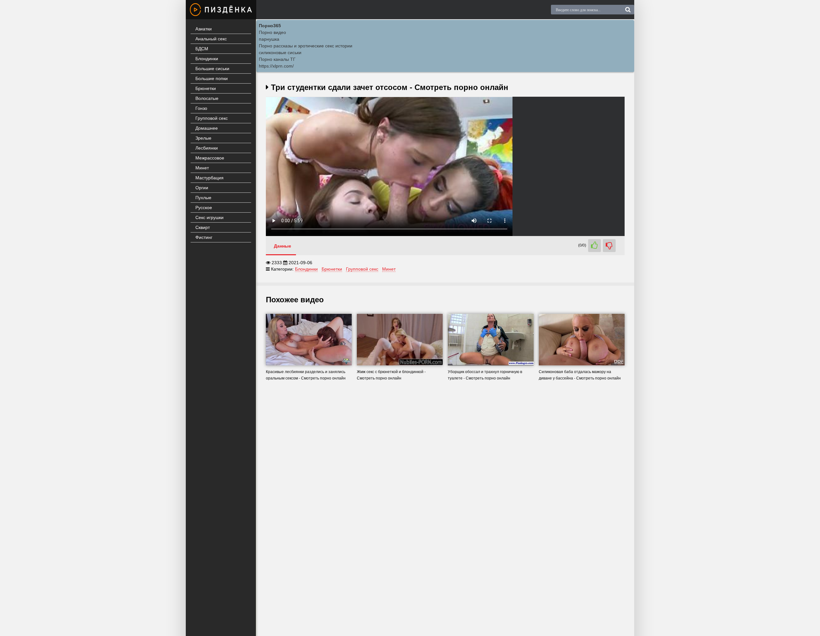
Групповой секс (211, 118)
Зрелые (203, 138)
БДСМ (201, 48)
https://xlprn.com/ (276, 66)
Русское (203, 207)
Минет (202, 167)
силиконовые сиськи (280, 52)
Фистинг (203, 237)
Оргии (201, 187)
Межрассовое (209, 157)
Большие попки (211, 78)
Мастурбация (209, 177)
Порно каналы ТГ (277, 59)
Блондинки (206, 58)
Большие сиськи (212, 68)
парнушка (269, 39)
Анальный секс (211, 38)
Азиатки (203, 28)
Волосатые (206, 98)
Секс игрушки (209, 217)
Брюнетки (205, 88)
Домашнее (206, 128)
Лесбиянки (206, 148)
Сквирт (202, 227)
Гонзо (201, 108)
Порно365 (270, 25)
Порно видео (272, 32)
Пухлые (203, 197)
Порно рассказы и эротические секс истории (305, 45)
